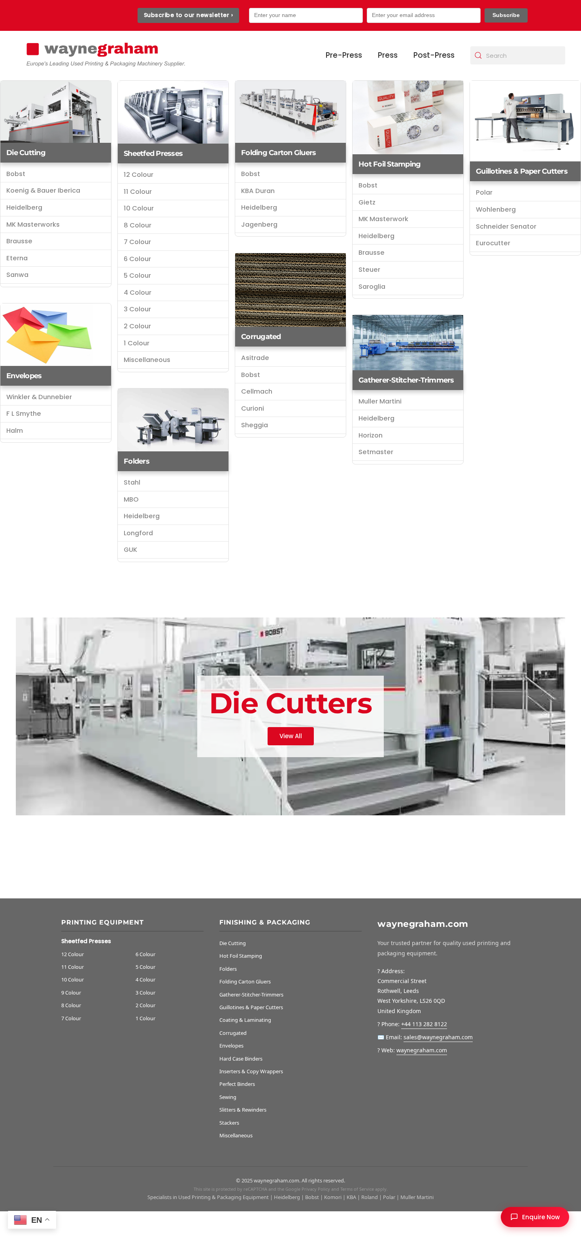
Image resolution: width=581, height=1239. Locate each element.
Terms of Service (357, 1189)
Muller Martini (380, 401)
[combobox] (517, 55)
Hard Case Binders (240, 1058)
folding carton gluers (278, 152)
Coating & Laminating (245, 1019)
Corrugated (261, 336)
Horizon (370, 435)
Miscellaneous (147, 359)
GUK (130, 549)
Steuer (369, 269)
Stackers (229, 1122)
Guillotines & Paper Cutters (522, 171)
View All (290, 735)
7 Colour (137, 241)
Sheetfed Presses (153, 153)
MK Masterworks (33, 224)
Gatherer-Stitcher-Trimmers (406, 380)
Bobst (15, 173)
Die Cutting (25, 152)
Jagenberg (259, 224)
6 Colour (137, 258)
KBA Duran (258, 190)
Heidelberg (24, 207)
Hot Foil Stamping (389, 164)
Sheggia (254, 425)
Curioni (252, 408)
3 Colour (137, 309)
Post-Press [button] (434, 55)
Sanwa (17, 274)
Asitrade (255, 357)
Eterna (17, 258)
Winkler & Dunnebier (39, 397)
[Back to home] (105, 55)
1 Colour (136, 343)
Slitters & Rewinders (242, 1109)
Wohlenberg (496, 209)
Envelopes (24, 375)
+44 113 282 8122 (424, 1024)
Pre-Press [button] (344, 55)
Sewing (227, 1097)
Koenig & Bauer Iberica (43, 190)
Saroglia (371, 286)
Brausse (19, 241)
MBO (131, 499)
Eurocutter (493, 243)
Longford (138, 533)
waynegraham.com (421, 1050)
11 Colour (138, 191)
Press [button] (388, 55)
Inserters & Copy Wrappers (251, 1071)
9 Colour (71, 992)
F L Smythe (23, 413)
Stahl (132, 482)
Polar (484, 192)
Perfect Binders (237, 1083)
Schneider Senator (506, 226)
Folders (136, 461)
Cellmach (256, 391)
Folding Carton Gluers (245, 981)
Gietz (366, 202)
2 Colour (137, 326)
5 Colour (137, 275)
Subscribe (506, 15)
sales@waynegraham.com (438, 1037)
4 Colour (137, 292)
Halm (14, 430)
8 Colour (137, 225)
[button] (535, 1217)
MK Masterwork (383, 219)
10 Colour (139, 208)
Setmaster (375, 452)
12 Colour (138, 174)
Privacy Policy (316, 1189)
